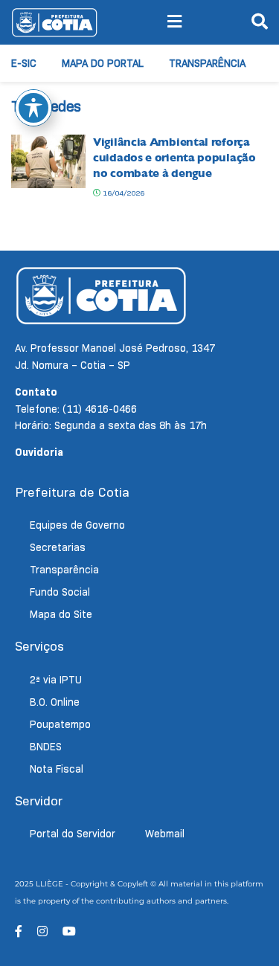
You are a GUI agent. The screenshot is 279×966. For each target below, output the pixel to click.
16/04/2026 (122, 193)
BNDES (46, 746)
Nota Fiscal (56, 769)
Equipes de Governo (77, 525)
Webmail (165, 833)
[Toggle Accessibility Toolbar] (33, 108)
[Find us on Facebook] (18, 931)
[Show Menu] (174, 22)
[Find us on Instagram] (42, 931)
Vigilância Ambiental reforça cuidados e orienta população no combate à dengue (174, 157)
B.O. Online (55, 702)
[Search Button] (259, 22)
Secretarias (58, 547)
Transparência (207, 63)
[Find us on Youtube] (69, 931)
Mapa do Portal (103, 63)
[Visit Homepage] (54, 22)
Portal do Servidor (72, 833)
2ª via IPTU (56, 679)
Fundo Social (60, 592)
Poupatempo (60, 724)
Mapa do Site (61, 614)
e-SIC (23, 63)
